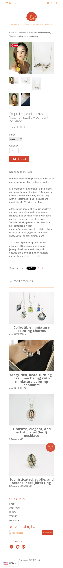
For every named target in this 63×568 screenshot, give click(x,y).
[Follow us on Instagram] (24, 547)
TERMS (13, 516)
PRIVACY (14, 520)
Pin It (40, 268)
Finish (12, 134)
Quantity (13, 145)
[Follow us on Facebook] (12, 547)
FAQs (12, 504)
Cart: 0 (53, 3)
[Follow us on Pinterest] (18, 547)
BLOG (12, 512)
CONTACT (14, 508)
